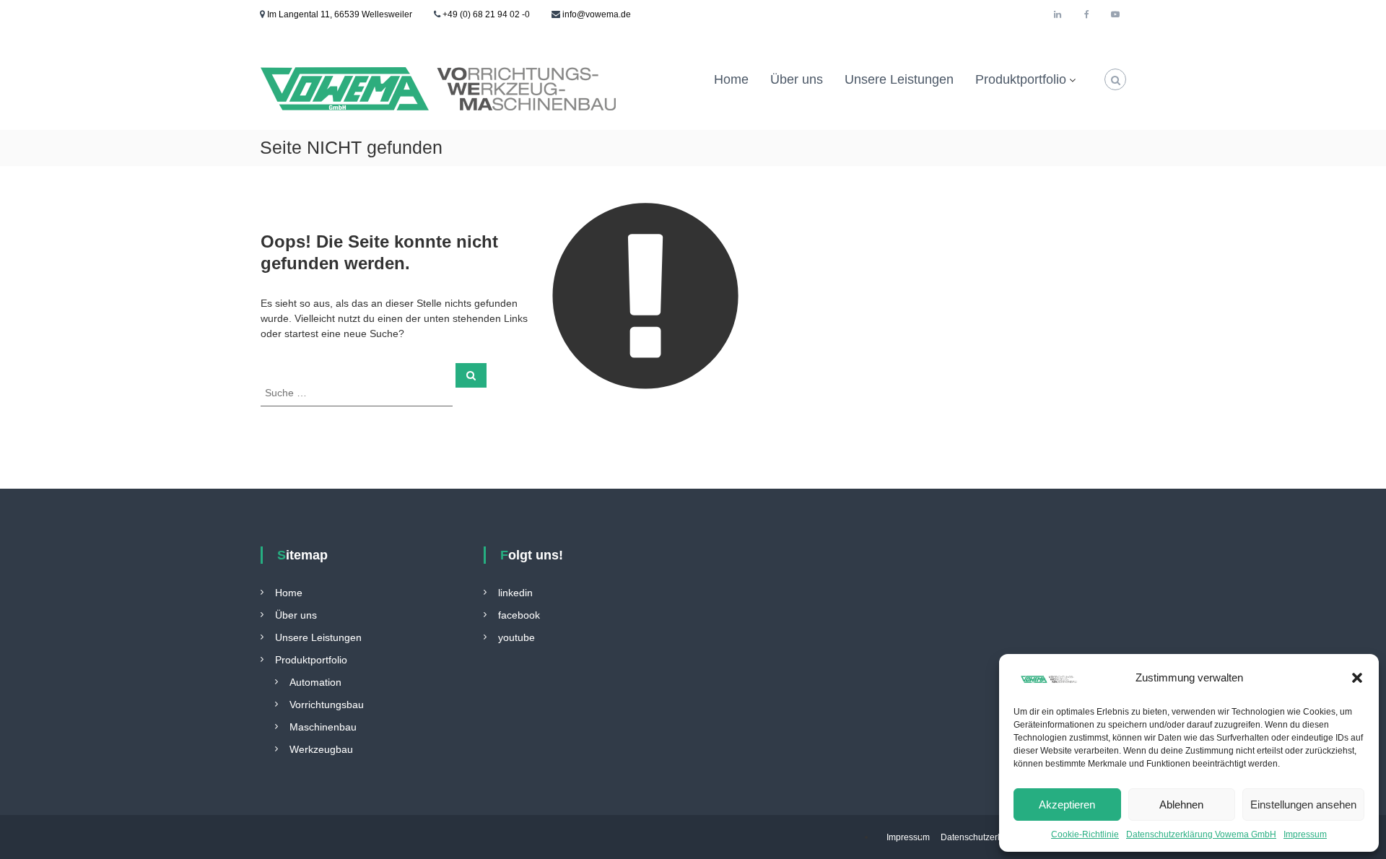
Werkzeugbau (321, 749)
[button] (1357, 678)
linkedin (515, 592)
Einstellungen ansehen (1303, 804)
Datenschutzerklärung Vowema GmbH (1201, 834)
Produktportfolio (1020, 79)
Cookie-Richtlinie (1085, 834)
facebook (519, 615)
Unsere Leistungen (899, 79)
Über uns (796, 79)
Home (731, 79)
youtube (516, 637)
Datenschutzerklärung (984, 837)
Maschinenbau (323, 727)
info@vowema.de (596, 14)
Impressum (1305, 834)
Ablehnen (1181, 804)
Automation (315, 682)
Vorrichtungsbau (326, 704)
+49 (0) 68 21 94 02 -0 (486, 14)
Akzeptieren (1067, 804)
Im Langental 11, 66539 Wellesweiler (338, 14)
